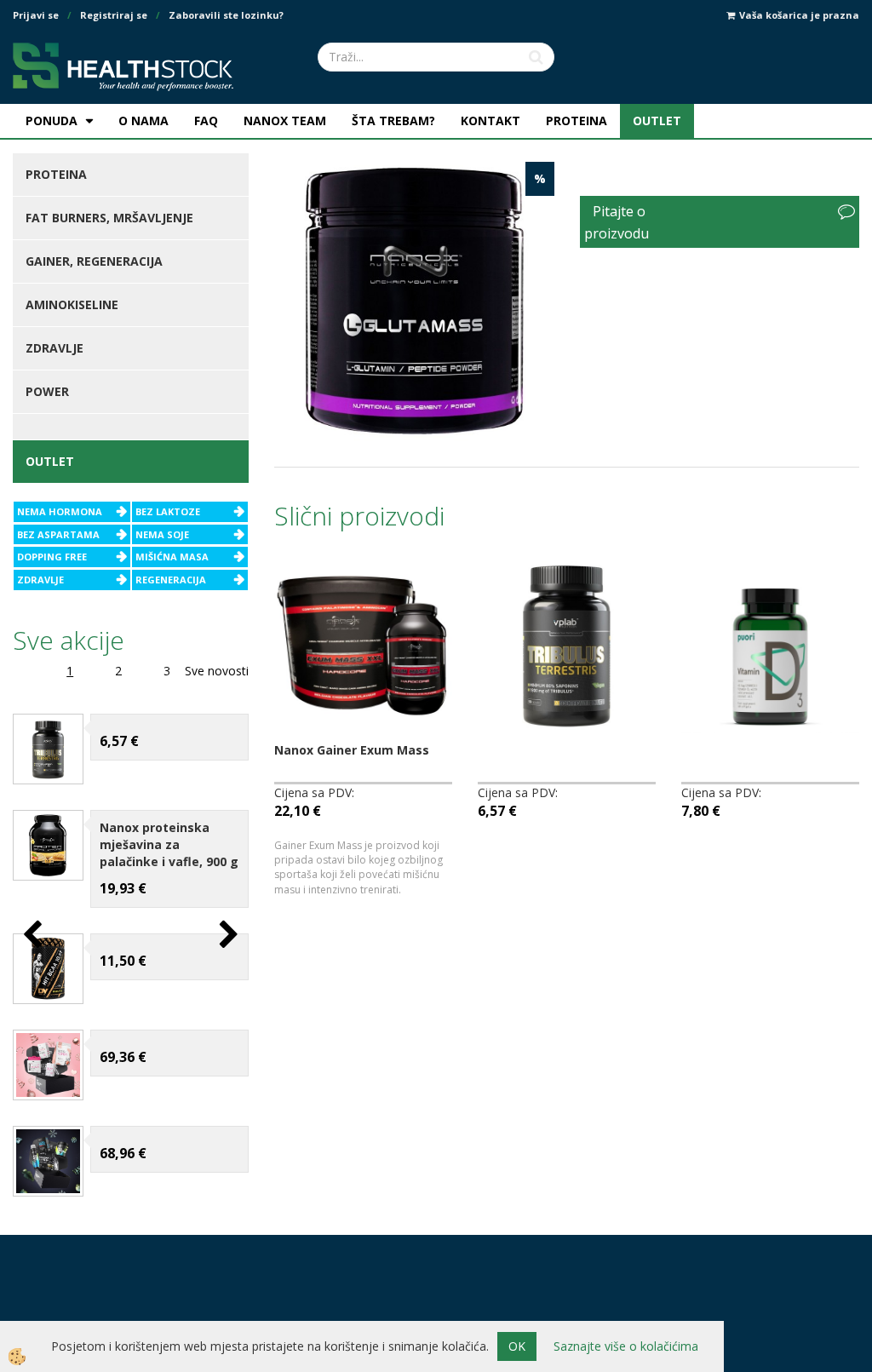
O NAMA (143, 120)
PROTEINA (576, 120)
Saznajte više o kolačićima (626, 1346)
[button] (227, 935)
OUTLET (657, 120)
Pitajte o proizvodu (616, 222)
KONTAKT (490, 120)
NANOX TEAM (285, 120)
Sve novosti (217, 671)
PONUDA (51, 120)
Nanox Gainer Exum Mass (351, 750)
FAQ (206, 120)
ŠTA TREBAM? (393, 120)
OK (516, 1346)
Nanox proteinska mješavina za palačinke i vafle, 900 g (169, 844)
